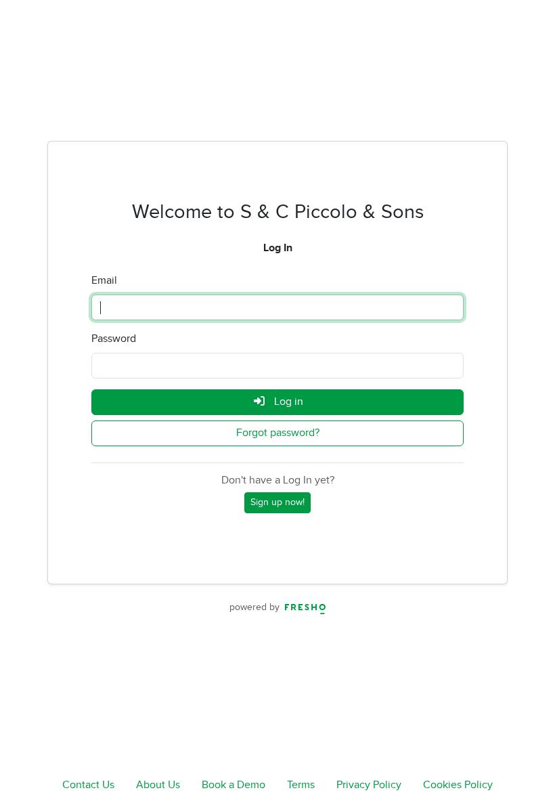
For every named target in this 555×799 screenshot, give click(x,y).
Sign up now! (277, 502)
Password (113, 338)
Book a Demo (233, 785)
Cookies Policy (458, 785)
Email (104, 280)
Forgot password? (277, 433)
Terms (301, 785)
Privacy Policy (368, 785)
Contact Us (88, 785)
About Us (158, 785)
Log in (287, 401)
